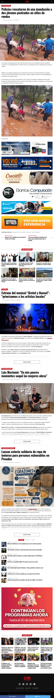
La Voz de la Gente (20, 688)
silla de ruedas (36, 232)
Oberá (24, 232)
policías (29, 232)
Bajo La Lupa (28, 688)
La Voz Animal (35, 688)
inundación (15, 232)
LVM (20, 232)
